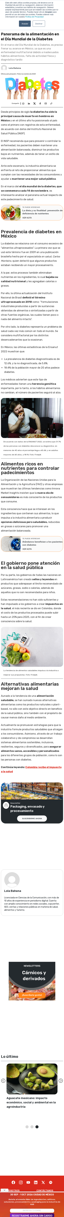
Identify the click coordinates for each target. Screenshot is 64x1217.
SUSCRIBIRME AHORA (32, 818)
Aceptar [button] (25, 23)
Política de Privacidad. (34, 16)
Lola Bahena (15, 68)
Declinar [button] (38, 23)
